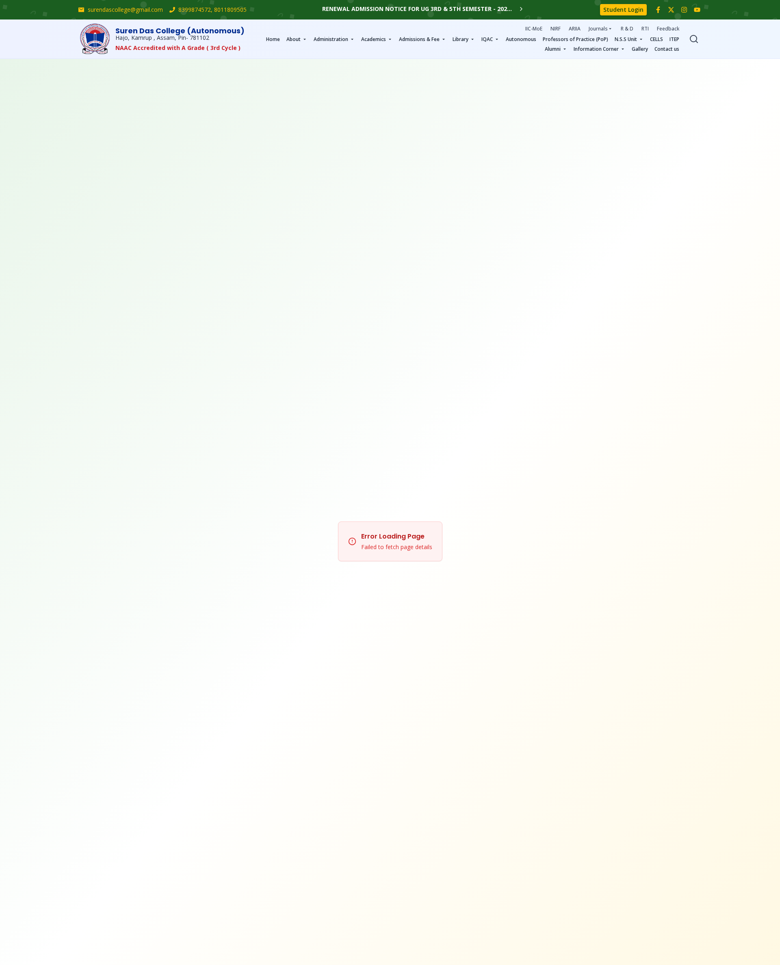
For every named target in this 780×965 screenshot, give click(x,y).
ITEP (674, 39)
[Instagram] (684, 10)
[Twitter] (671, 10)
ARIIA (575, 28)
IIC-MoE (533, 28)
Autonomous (521, 39)
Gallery (640, 48)
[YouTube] (697, 10)
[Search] (694, 39)
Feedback (668, 28)
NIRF (555, 28)
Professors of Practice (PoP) (575, 39)
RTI (645, 28)
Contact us (666, 48)
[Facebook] (658, 10)
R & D (627, 28)
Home (273, 39)
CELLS (656, 39)
